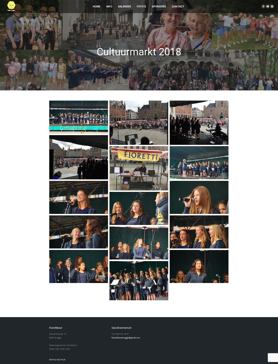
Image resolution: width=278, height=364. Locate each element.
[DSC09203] (138, 208)
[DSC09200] (199, 231)
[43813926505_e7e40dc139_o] (138, 280)
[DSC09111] (78, 117)
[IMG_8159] (78, 157)
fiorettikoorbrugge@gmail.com (125, 337)
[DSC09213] (199, 197)
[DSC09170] (138, 243)
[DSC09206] (78, 231)
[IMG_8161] (138, 123)
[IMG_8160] (199, 123)
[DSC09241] (78, 197)
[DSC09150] (199, 266)
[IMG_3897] (138, 168)
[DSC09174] (78, 266)
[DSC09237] (199, 162)
